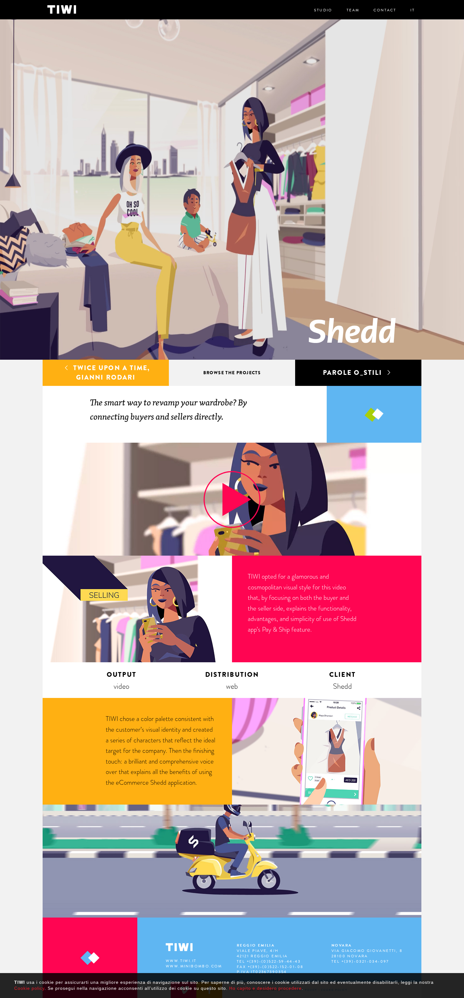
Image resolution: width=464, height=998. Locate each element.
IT (412, 10)
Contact (384, 10)
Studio (323, 10)
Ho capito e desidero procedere (265, 988)
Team (353, 10)
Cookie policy (29, 988)
